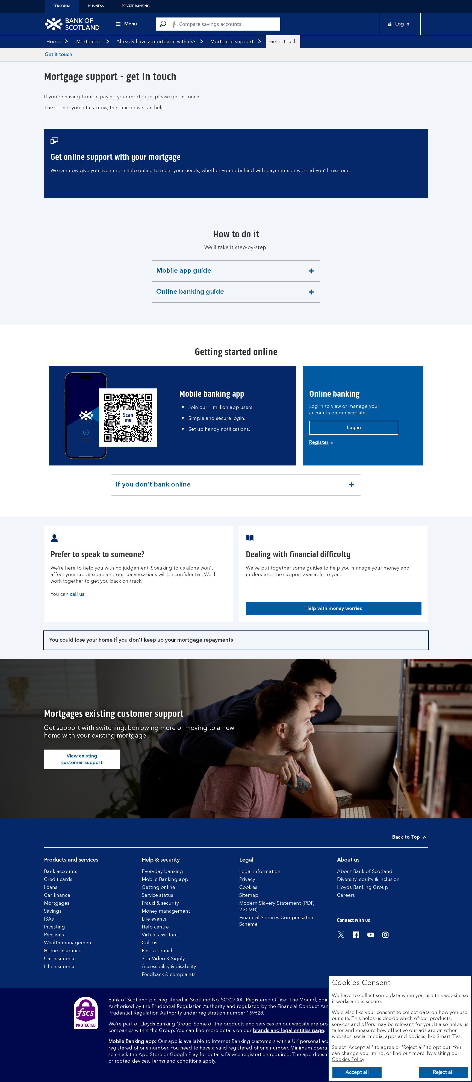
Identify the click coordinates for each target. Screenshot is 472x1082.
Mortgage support (231, 41)
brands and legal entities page (288, 1030)
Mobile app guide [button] (183, 274)
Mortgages (89, 41)
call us (77, 594)
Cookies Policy (348, 1059)
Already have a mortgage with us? (156, 41)
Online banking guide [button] (190, 295)
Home (53, 41)
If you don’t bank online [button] (153, 488)
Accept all (357, 1072)
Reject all (443, 1072)
